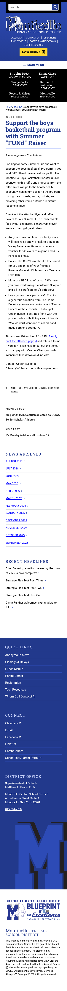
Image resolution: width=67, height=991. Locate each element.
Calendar (16, 37)
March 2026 (14, 498)
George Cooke (19, 83)
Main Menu (35, 65)
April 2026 (13, 491)
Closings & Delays (17, 662)
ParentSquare (14, 751)
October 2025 (15, 535)
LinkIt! (9, 744)
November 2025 (16, 528)
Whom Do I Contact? (18, 696)
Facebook (11, 737)
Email (9, 730)
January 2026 (15, 513)
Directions (50, 37)
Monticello (47, 95)
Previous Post (16, 409)
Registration (13, 682)
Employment (18, 41)
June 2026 (12, 476)
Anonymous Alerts (17, 655)
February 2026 (16, 505)
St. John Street (20, 75)
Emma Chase (47, 75)
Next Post (13, 429)
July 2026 (12, 468)
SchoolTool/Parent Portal (22, 758)
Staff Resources (33, 45)
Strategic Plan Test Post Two (24, 588)
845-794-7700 (13, 809)
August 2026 (14, 461)
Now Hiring (31, 52)
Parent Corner (14, 676)
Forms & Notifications (43, 41)
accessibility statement (18, 950)
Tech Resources (15, 689)
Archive (16, 388)
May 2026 (12, 483)
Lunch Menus (14, 669)
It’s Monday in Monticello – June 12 (28, 435)
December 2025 (16, 520)
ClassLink (11, 723)
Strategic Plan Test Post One (23, 595)
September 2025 (17, 542)
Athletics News (35, 388)
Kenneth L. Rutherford (47, 85)
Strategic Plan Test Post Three (24, 580)
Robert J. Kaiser (19, 95)
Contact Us (33, 37)
